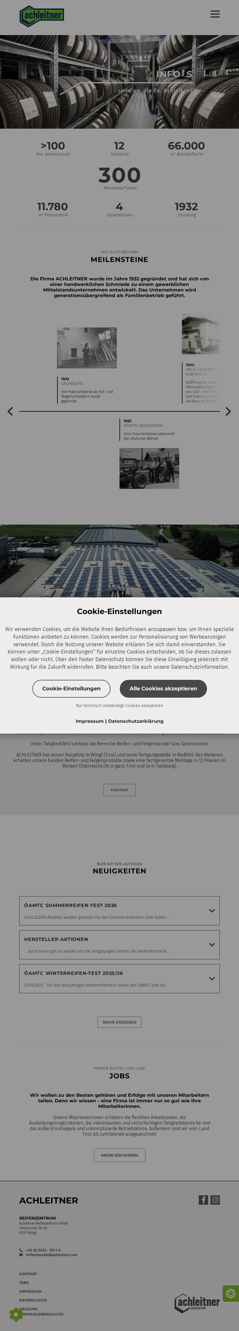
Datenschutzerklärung (136, 721)
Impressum (90, 721)
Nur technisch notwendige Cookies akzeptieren (119, 705)
